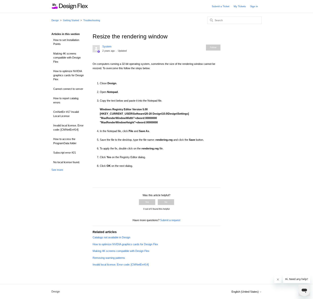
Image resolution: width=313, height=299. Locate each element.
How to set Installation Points (66, 42)
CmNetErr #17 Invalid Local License (66, 114)
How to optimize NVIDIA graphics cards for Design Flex (68, 75)
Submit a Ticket (220, 6)
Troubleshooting (91, 20)
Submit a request (170, 220)
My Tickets (240, 6)
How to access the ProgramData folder (64, 141)
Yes (147, 202)
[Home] (69, 8)
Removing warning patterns (109, 257)
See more (57, 169)
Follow (213, 47)
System (107, 46)
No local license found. (66, 162)
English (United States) (245, 291)
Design (55, 20)
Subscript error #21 (64, 152)
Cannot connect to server (68, 88)
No (165, 202)
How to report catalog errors (65, 100)
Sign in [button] (254, 6)
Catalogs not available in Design (111, 237)
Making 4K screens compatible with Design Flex (67, 57)
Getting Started (71, 20)
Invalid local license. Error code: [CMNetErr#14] (68, 127)
